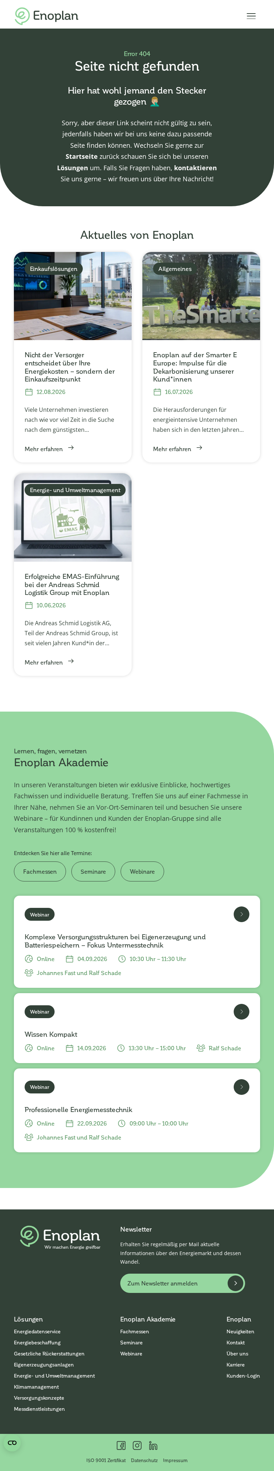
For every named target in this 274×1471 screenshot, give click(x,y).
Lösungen (72, 167)
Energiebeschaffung (37, 1342)
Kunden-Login (243, 1376)
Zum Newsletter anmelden (162, 1283)
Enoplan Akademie (148, 1319)
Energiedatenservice (37, 1331)
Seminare (93, 871)
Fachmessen (40, 871)
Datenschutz (144, 1460)
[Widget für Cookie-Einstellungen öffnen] (12, 1442)
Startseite (82, 156)
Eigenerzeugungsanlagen (44, 1364)
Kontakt (236, 1342)
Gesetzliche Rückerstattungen (49, 1353)
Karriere (236, 1364)
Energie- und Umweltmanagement (54, 1376)
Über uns (237, 1353)
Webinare (142, 871)
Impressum (175, 1460)
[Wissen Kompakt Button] (241, 1012)
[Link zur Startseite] (46, 16)
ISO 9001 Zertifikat (106, 1460)
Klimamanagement (36, 1387)
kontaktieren (195, 167)
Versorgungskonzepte (39, 1398)
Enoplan (239, 1319)
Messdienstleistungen (39, 1409)
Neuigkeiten (240, 1331)
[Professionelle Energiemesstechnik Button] (241, 1087)
